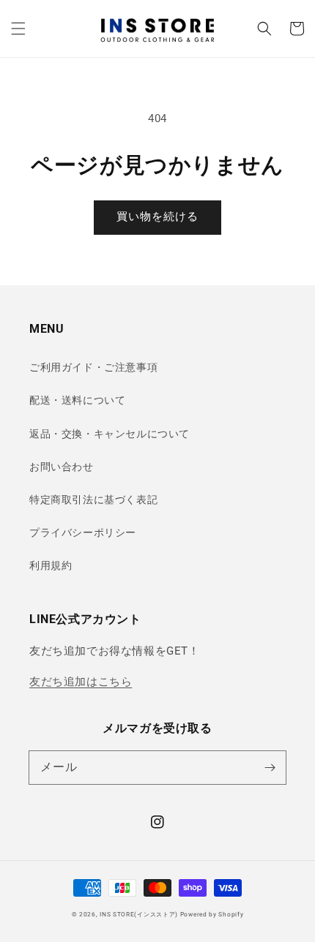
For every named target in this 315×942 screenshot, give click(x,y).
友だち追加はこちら (80, 681)
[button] (18, 28)
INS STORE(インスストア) (139, 914)
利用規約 (50, 565)
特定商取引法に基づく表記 (93, 499)
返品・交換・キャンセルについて (109, 434)
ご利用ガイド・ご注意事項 (93, 367)
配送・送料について (77, 400)
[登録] (269, 767)
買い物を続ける (157, 216)
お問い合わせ (61, 466)
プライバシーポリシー (82, 532)
